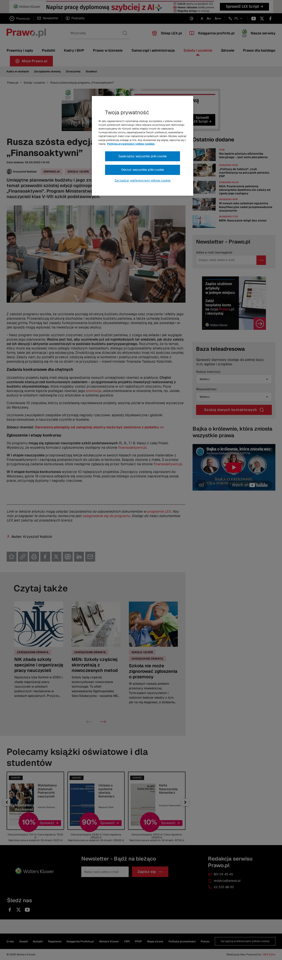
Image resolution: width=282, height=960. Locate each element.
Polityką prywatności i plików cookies (131, 143)
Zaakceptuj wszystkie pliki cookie (142, 156)
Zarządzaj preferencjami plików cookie (143, 180)
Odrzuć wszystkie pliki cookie (142, 170)
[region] (142, 146)
